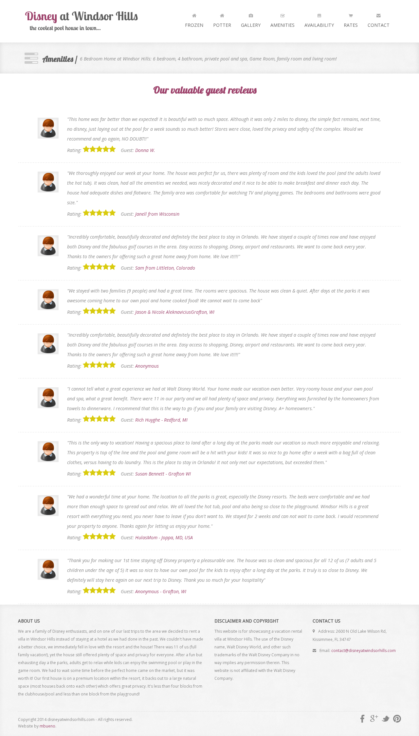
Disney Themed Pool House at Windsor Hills (83, 21)
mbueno (47, 726)
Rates (351, 25)
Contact (379, 25)
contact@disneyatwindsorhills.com (363, 650)
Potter (222, 25)
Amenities (282, 25)
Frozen (194, 25)
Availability (319, 25)
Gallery (251, 25)
